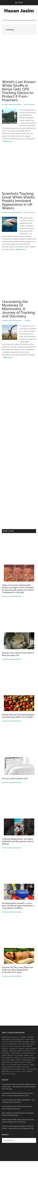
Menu (20, 3)
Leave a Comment (29, 104)
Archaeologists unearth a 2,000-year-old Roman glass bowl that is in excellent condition (18, 905)
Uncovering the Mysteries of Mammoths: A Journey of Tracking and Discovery (18, 308)
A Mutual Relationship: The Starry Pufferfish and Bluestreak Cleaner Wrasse (18, 841)
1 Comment (27, 320)
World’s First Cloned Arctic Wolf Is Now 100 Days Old (18, 654)
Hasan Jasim (19, 10)
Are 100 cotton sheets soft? (15, 778)
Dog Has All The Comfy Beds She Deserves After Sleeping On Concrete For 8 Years (17, 969)
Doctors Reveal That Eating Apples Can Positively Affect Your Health (18, 715)
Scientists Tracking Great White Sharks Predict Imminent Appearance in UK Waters (18, 200)
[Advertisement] (19, 59)
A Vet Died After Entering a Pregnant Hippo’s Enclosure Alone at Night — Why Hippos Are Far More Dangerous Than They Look (19, 1087)
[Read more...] (8, 141)
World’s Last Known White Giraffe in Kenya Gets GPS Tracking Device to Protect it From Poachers (19, 91)
